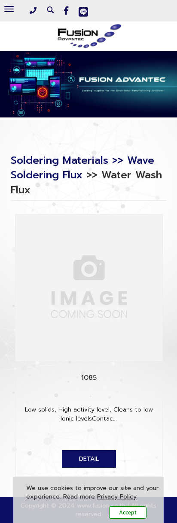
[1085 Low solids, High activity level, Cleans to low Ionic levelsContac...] (89, 459)
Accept (128, 512)
